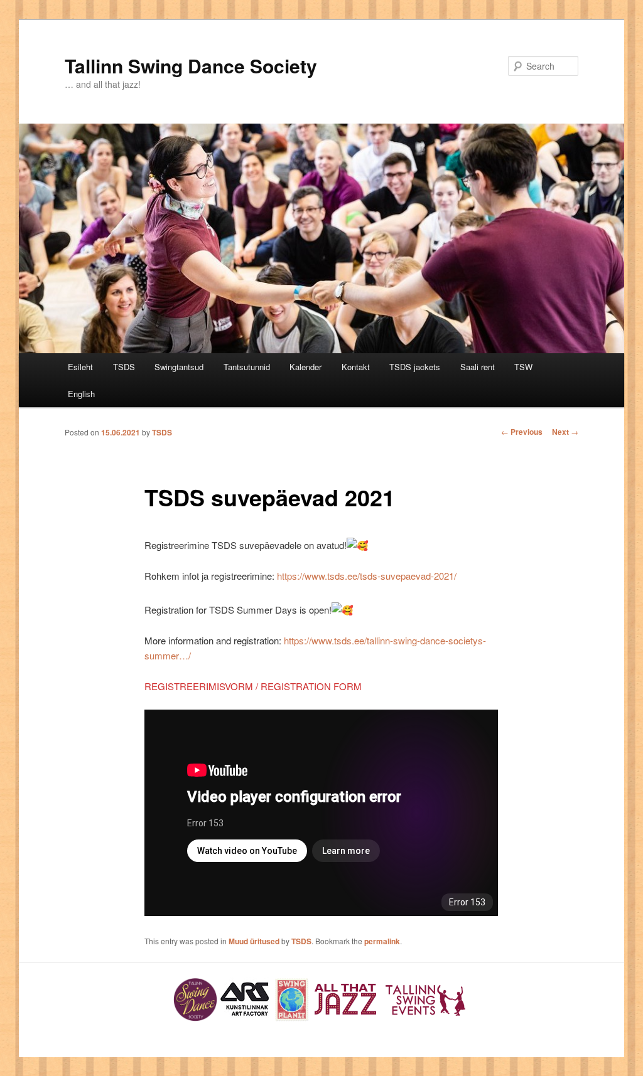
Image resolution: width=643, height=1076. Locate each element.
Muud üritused (254, 941)
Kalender (305, 367)
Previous (522, 431)
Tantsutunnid (247, 367)
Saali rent (477, 367)
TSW (523, 367)
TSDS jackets (414, 367)
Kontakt (356, 367)
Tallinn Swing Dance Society (191, 65)
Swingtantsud (178, 367)
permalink (382, 941)
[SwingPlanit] (292, 1018)
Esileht (80, 367)
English (81, 394)
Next (565, 431)
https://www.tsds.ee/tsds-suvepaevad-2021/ (367, 575)
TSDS (124, 367)
